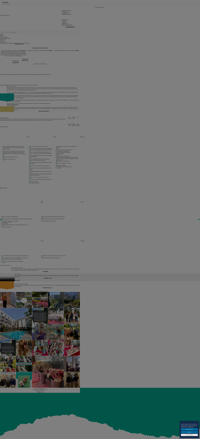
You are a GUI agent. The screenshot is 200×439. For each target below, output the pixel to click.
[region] (189, 429)
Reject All (189, 432)
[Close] (198, 422)
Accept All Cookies (189, 429)
